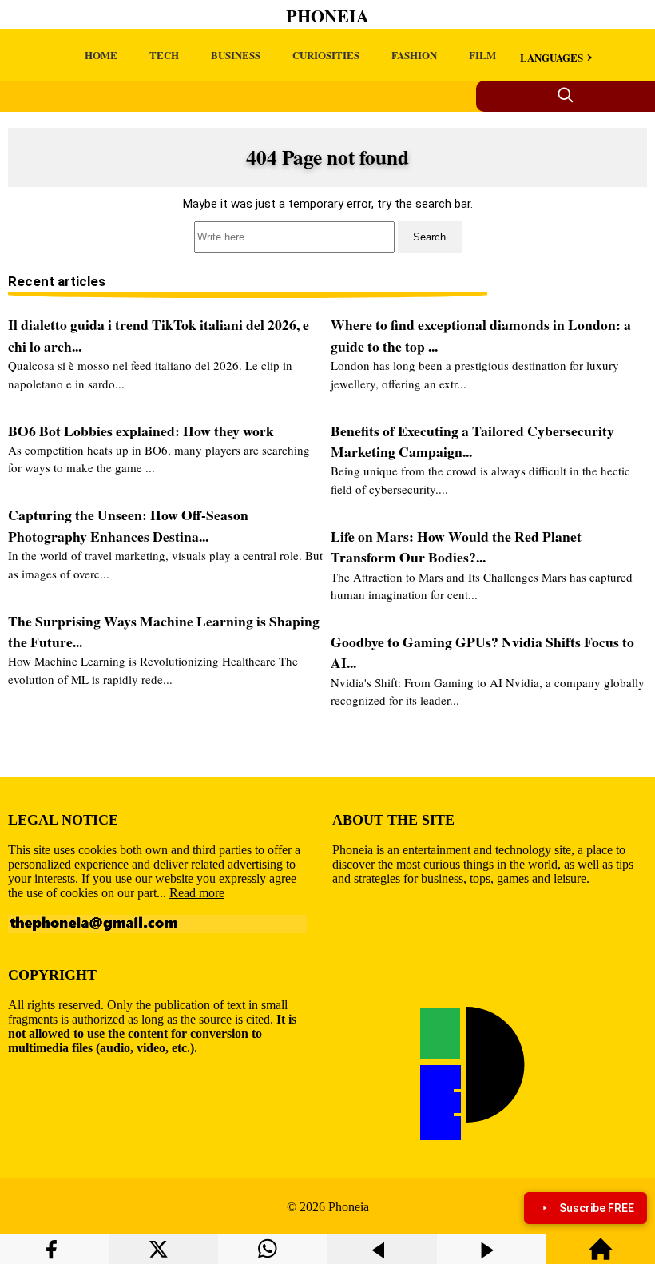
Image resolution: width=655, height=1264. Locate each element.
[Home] (601, 1256)
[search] (327, 237)
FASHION (414, 54)
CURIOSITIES (325, 54)
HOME (101, 54)
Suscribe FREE (596, 1208)
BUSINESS (235, 54)
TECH (164, 54)
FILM (482, 54)
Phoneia (327, 15)
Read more (196, 893)
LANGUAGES (551, 57)
